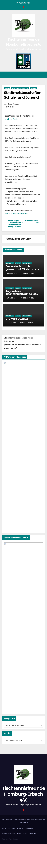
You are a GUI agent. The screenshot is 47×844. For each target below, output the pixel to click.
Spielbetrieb (27, 263)
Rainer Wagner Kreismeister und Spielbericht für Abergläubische (15, 224)
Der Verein (11, 828)
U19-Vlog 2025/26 (16, 318)
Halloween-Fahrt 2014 (32, 222)
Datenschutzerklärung (10, 839)
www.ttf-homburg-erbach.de (17, 213)
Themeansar (23, 822)
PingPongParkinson (9, 833)
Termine (33, 88)
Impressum (33, 833)
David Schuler (13, 104)
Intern (25, 833)
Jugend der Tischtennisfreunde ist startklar (20, 293)
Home (4, 828)
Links (19, 833)
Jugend (7, 88)
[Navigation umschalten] (43, 75)
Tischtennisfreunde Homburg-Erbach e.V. (23, 794)
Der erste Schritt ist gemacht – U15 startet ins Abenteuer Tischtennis (22, 269)
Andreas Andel (11, 119)
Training (20, 828)
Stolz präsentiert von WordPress (13, 819)
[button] (39, 75)
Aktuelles (9, 263)
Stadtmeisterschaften (20, 88)
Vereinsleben (27, 315)
